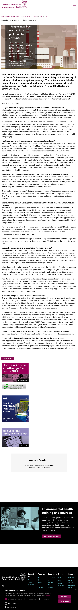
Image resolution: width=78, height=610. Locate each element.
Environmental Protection (29, 16)
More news (8, 358)
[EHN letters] (15, 372)
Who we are (40, 584)
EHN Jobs (71, 578)
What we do (41, 579)
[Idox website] (15, 409)
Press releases (61, 585)
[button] (30, 607)
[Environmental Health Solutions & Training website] (14, 386)
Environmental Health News (10, 16)
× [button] (76, 590)
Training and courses (51, 536)
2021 (41, 16)
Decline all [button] (65, 601)
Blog (59, 581)
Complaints (31, 585)
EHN (59, 578)
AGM (49, 585)
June (46, 16)
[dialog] (39, 599)
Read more (47, 595)
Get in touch (30, 581)
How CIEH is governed (51, 580)
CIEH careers (70, 582)
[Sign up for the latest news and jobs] (15, 438)
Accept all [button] (65, 596)
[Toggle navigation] (74, 5)
